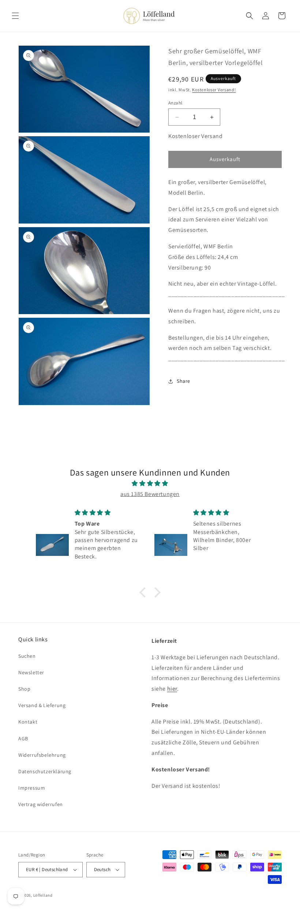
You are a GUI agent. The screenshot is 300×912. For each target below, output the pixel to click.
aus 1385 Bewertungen (150, 494)
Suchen (27, 656)
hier (172, 688)
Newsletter (31, 672)
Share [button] (183, 381)
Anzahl (175, 103)
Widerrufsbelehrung (42, 755)
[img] (150, 483)
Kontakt (27, 721)
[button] (15, 16)
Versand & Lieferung (41, 705)
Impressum (31, 788)
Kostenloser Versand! (214, 89)
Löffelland (43, 895)
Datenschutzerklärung (44, 771)
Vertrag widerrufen (40, 804)
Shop (24, 689)
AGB (23, 738)
